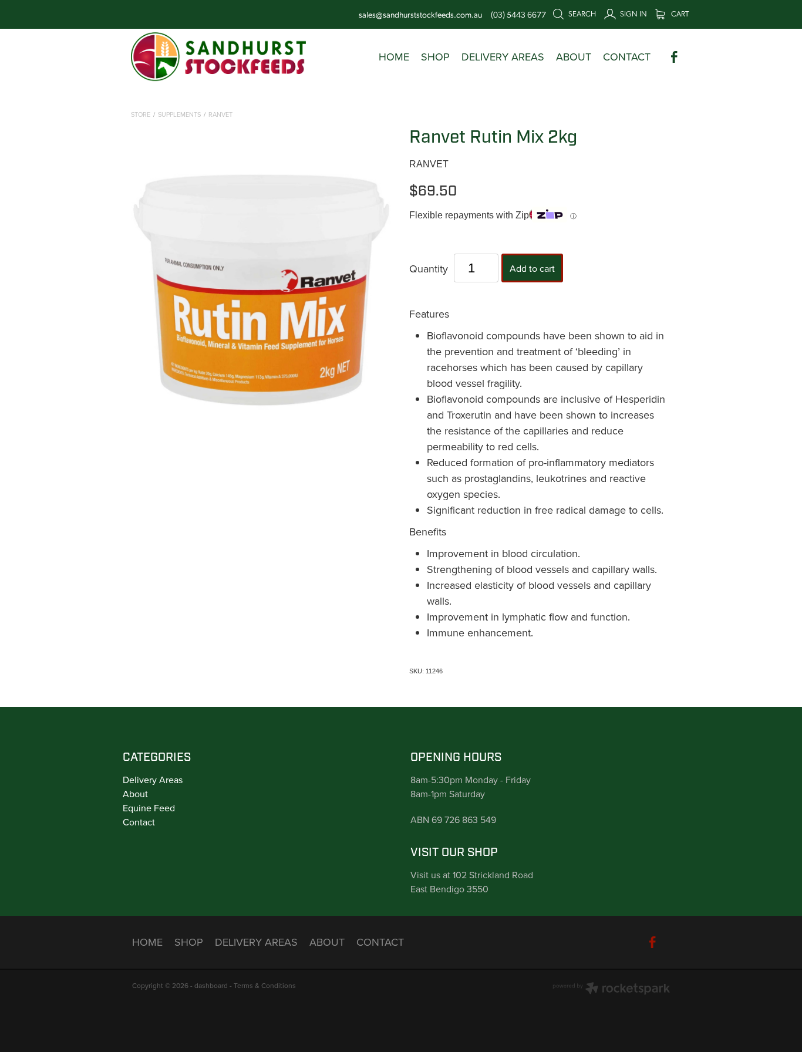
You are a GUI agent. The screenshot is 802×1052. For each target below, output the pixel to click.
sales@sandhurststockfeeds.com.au (420, 14)
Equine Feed (149, 807)
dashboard (211, 985)
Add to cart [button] (532, 268)
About (135, 793)
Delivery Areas (153, 779)
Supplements (179, 114)
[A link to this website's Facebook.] (674, 57)
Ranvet (220, 114)
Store (140, 114)
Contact (139, 821)
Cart (679, 13)
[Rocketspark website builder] (611, 989)
